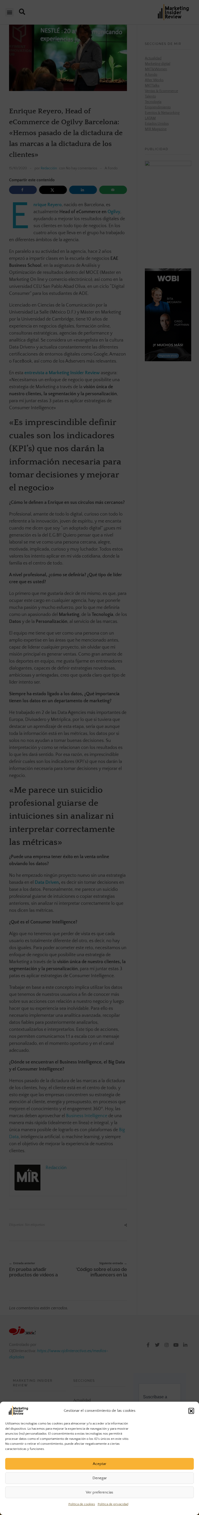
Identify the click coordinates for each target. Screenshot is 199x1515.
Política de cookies (81, 1504)
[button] (191, 1410)
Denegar (100, 1478)
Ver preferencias (99, 1492)
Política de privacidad (113, 1504)
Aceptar (99, 1464)
